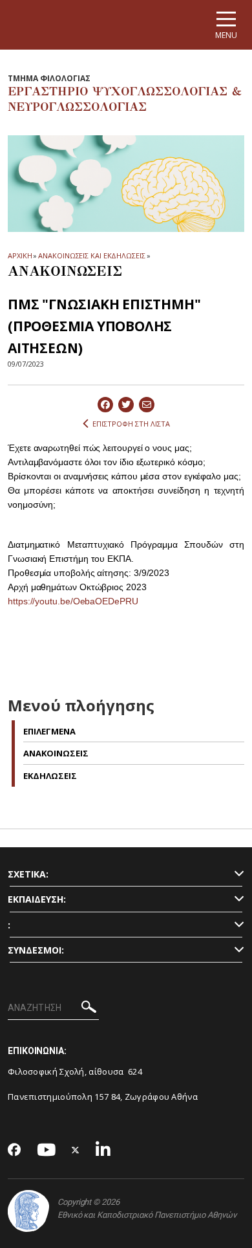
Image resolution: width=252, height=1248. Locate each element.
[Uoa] (28, 1211)
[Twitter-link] (75, 1150)
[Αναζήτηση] (89, 1008)
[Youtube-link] (46, 1150)
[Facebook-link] (14, 1151)
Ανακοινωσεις (56, 753)
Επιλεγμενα (49, 731)
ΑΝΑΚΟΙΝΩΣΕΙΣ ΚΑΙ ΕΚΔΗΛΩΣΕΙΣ (91, 255)
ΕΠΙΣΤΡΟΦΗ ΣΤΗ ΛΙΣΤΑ (131, 423)
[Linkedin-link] (103, 1150)
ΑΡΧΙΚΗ (20, 255)
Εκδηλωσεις (50, 776)
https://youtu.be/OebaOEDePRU (73, 601)
